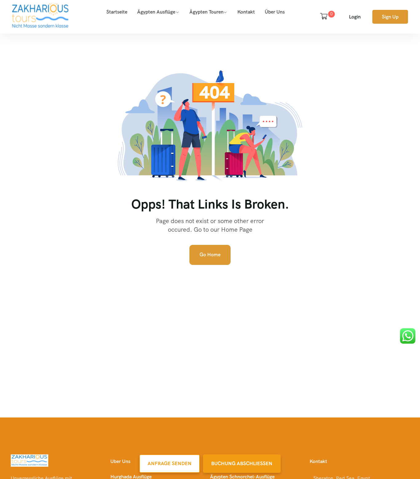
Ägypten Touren (206, 12)
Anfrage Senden (170, 463)
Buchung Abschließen (241, 463)
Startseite (116, 12)
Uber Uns (120, 461)
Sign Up (390, 17)
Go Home (210, 254)
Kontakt (246, 12)
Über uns (275, 12)
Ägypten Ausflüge (156, 12)
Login (355, 17)
